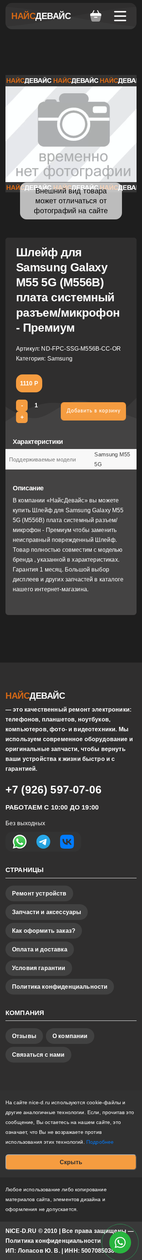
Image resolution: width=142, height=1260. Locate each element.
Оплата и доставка (39, 949)
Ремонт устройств (39, 893)
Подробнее (100, 1142)
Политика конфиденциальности (59, 987)
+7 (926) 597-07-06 (53, 790)
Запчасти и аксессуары (46, 912)
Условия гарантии (39, 968)
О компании (70, 1036)
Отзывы (24, 1036)
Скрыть (71, 1162)
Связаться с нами (38, 1055)
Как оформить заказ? (43, 931)
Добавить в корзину (94, 411)
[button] (95, 16)
